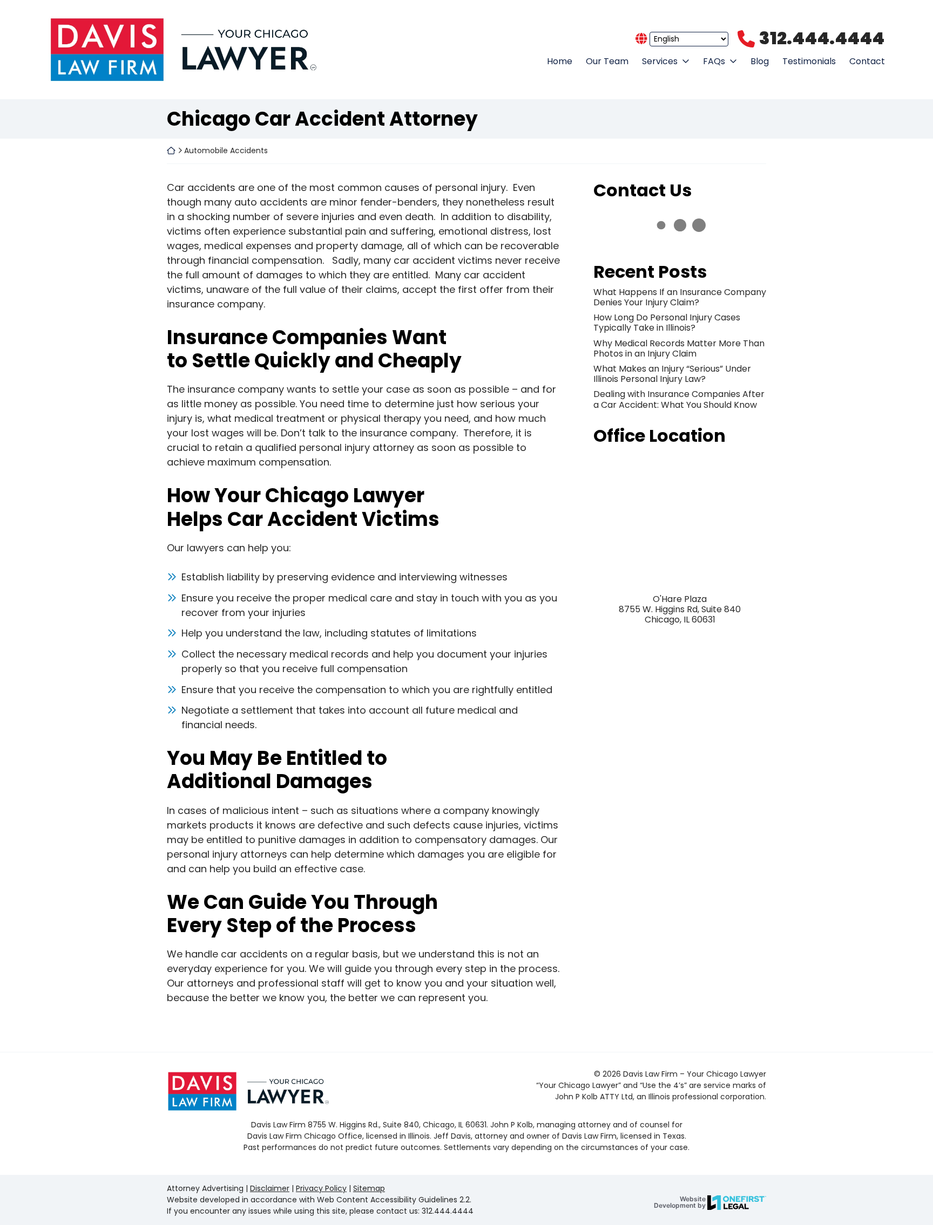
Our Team (607, 61)
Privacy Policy (321, 1188)
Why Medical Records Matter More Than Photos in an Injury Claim (679, 348)
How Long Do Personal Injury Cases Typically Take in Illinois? (666, 322)
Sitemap (369, 1188)
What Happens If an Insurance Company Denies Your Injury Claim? (679, 297)
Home (559, 61)
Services (660, 61)
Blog (760, 61)
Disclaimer (269, 1188)
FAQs (714, 61)
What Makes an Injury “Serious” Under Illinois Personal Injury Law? (672, 374)
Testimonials (809, 61)
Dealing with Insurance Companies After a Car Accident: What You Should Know (679, 399)
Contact (867, 61)
